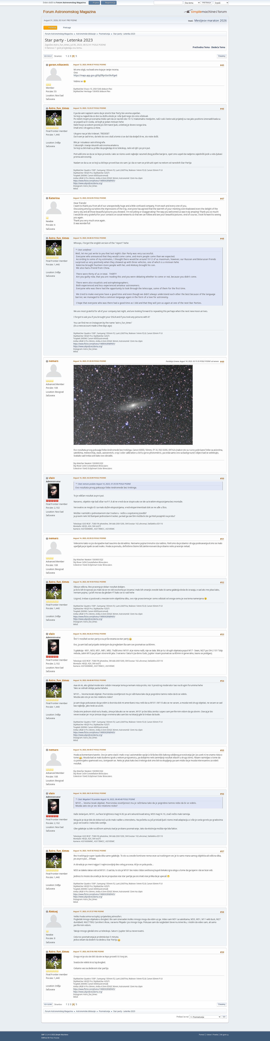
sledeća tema (218, 47)
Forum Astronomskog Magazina (69, 12)
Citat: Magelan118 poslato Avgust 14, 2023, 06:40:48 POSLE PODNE (106, 799)
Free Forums (54, 1038)
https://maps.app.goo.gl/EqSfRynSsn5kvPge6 (95, 75)
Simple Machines (61, 1035)
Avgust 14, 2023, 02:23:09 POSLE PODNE (89, 478)
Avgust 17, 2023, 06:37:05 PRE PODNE (88, 951)
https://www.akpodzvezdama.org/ (87, 183)
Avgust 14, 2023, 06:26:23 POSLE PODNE (89, 634)
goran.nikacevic (59, 64)
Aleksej (53, 911)
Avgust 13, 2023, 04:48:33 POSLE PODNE (89, 238)
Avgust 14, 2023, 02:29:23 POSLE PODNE (89, 538)
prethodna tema (201, 47)
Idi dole (48, 56)
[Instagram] (47, 138)
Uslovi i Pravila (212, 1034)
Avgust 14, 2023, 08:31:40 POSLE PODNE (89, 793)
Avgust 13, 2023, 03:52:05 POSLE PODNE (89, 198)
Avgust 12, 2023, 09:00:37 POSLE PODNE (89, 64)
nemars (53, 361)
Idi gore (48, 1004)
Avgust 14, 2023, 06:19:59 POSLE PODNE (89, 582)
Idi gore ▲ (224, 1034)
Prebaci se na (182, 1016)
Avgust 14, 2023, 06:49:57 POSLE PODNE (89, 750)
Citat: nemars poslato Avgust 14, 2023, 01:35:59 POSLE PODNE (104, 484)
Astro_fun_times (59, 108)
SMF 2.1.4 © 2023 (48, 1035)
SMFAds (44, 1038)
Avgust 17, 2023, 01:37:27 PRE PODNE (88, 911)
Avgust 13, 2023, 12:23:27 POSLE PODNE (89, 108)
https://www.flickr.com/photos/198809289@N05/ (94, 180)
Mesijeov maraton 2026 (210, 20)
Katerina (54, 198)
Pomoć (202, 1034)
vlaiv (52, 478)
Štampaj (221, 56)
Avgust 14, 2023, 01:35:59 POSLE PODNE (89, 361)
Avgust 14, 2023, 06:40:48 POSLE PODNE (89, 680)
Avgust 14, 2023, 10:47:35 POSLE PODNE (89, 850)
